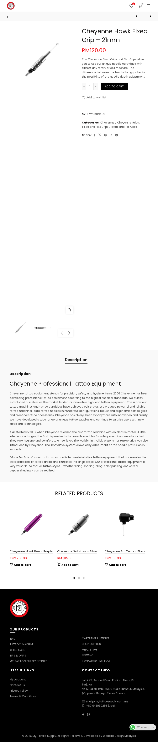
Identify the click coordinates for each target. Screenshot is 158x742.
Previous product (139, 16)
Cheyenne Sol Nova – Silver (77, 551)
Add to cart (114, 86)
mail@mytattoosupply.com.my (107, 701)
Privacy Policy (19, 691)
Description (76, 359)
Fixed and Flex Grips (95, 127)
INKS (12, 639)
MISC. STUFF (89, 649)
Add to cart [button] (22, 565)
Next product (148, 16)
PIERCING (87, 655)
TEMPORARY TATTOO (96, 661)
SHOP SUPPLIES (91, 644)
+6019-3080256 (96, 706)
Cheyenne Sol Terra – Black (125, 551)
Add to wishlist (96, 98)
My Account (18, 679)
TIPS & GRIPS (18, 655)
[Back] (10, 16)
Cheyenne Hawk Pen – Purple (31, 551)
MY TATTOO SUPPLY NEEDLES (28, 661)
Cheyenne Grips (128, 122)
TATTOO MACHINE (22, 644)
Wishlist (133, 4)
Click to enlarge (69, 310)
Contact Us (17, 685)
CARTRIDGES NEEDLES (95, 638)
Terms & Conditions (23, 696)
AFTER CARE (17, 650)
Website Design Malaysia (119, 736)
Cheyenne (107, 122)
